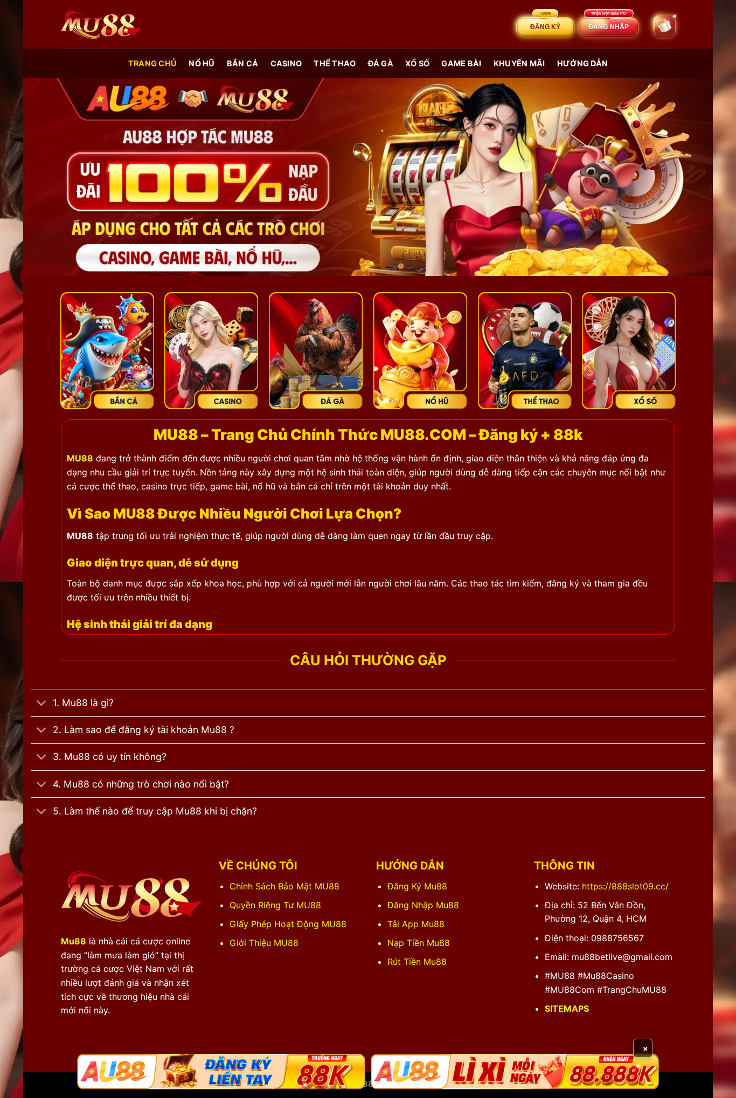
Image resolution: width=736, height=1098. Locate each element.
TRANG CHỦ (152, 63)
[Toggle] (41, 704)
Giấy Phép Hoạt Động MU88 (288, 924)
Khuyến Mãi (519, 63)
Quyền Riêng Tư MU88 (275, 905)
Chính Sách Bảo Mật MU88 (284, 886)
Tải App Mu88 (416, 924)
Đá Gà (380, 63)
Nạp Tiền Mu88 (418, 942)
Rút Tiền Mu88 (417, 961)
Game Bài (461, 63)
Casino (286, 63)
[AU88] (221, 1071)
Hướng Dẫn (582, 63)
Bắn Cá (243, 63)
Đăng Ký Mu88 (417, 886)
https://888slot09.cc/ (625, 886)
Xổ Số (417, 63)
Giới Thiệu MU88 (264, 942)
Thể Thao (335, 63)
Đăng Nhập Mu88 (423, 905)
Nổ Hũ (201, 63)
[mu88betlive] (101, 24)
